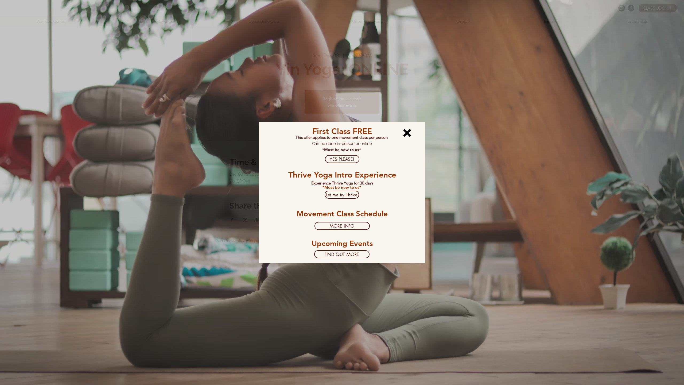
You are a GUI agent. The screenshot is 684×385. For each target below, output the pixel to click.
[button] (407, 133)
